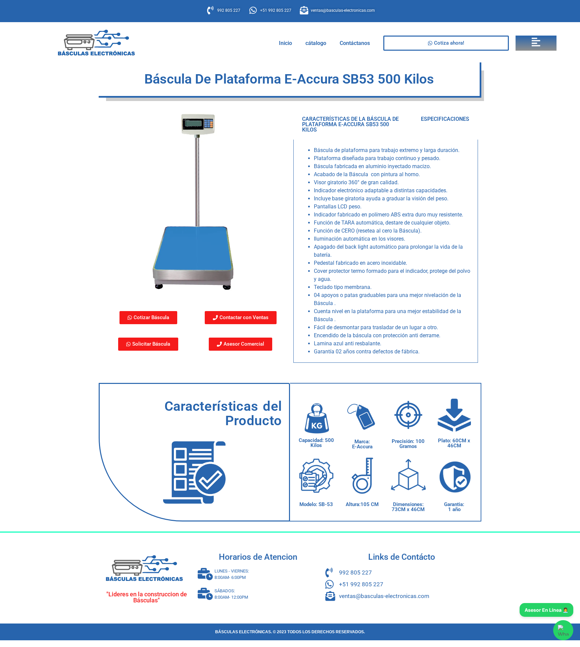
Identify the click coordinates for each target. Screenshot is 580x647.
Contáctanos (355, 43)
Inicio (285, 43)
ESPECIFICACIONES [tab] (445, 119)
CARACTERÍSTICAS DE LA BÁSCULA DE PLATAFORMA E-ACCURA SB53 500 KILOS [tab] (350, 124)
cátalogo (315, 43)
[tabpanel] (385, 251)
